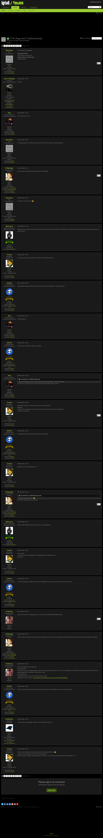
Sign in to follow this (86, 38)
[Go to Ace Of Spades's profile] (9, 87)
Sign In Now (51, 790)
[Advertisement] (30, 25)
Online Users (31, 10)
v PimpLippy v (13, 188)
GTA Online (26, 40)
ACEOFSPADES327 (9, 104)
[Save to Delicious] (10, 804)
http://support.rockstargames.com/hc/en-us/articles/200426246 (50, 677)
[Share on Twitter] (2, 804)
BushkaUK (11, 308)
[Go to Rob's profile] (9, 121)
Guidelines (17, 10)
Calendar (10, 10)
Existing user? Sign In (95, 2)
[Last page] (20, 46)
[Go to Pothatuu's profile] (9, 620)
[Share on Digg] (7, 804)
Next (17, 45)
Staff (24, 10)
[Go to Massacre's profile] (9, 235)
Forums (15, 7)
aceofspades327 (9, 107)
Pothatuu (9, 611)
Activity (24, 7)
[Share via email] (15, 804)
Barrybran (10, 40)
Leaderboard (33, 7)
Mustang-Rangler (12, 189)
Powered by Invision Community (51, 835)
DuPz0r (9, 283)
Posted (22, 50)
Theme (51, 833)
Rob (9, 113)
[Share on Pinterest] (17, 804)
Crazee (9, 255)
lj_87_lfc (12, 276)
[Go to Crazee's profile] (9, 263)
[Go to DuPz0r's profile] (9, 291)
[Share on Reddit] (12, 804)
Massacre (9, 226)
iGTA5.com (6, 7)
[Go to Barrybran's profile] (3, 39)
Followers (95, 38)
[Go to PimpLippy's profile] (9, 176)
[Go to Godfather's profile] (9, 728)
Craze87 (12, 277)
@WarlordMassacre (11, 249)
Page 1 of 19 (26, 45)
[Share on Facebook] (5, 804)
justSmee (12, 134)
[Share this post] (100, 50)
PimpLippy (9, 168)
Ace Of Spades (9, 79)
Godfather (9, 719)
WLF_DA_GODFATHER (9, 740)
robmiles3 (12, 132)
